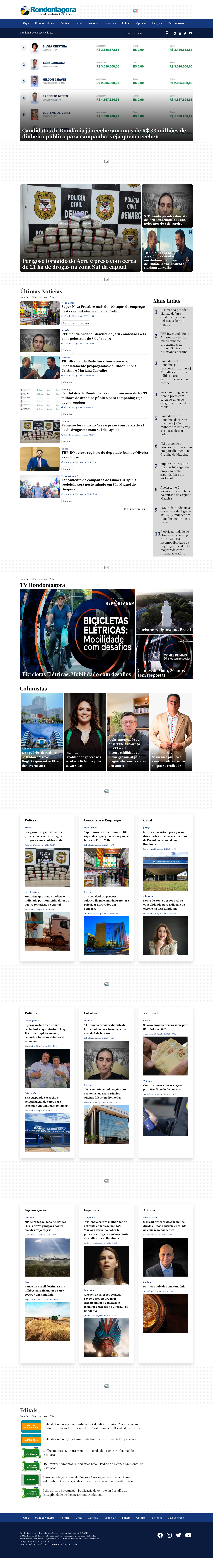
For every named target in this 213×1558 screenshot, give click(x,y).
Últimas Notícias (44, 23)
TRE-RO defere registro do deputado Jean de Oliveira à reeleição (104, 454)
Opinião (141, 23)
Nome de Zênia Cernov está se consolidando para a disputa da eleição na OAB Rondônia (164, 904)
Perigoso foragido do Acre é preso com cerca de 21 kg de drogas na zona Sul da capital (102, 427)
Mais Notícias (134, 509)
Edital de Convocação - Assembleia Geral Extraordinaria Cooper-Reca (89, 1439)
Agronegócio (35, 1210)
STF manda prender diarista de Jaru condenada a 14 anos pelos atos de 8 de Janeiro (103, 336)
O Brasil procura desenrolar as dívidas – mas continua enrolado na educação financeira (164, 1226)
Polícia (126, 23)
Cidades (90, 1013)
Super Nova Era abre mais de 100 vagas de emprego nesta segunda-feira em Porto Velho (103, 308)
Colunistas (33, 688)
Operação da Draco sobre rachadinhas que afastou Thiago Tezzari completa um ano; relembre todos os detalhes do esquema (46, 1033)
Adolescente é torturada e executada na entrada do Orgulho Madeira (175, 493)
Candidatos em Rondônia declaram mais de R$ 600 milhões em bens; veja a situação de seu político (175, 425)
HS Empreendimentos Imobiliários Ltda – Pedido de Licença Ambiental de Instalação (93, 1466)
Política (65, 23)
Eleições (157, 23)
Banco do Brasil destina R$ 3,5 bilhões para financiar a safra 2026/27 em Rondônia (45, 1290)
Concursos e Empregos (102, 820)
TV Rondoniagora (42, 584)
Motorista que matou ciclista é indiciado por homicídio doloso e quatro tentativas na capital (47, 900)
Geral (79, 23)
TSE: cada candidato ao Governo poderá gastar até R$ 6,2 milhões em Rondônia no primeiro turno (175, 515)
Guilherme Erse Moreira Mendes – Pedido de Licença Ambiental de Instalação (88, 1453)
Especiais (110, 23)
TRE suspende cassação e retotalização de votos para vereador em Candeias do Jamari (46, 1101)
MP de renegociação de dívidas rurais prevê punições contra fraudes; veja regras (45, 1226)
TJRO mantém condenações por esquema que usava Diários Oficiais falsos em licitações (105, 1093)
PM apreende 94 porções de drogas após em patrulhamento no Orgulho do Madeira (176, 449)
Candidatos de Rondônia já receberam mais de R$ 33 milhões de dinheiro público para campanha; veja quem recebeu (104, 397)
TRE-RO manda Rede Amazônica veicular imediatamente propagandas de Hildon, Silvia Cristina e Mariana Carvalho (98, 366)
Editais (28, 1410)
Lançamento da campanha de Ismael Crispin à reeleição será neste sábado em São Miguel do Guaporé (98, 484)
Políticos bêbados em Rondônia (164, 1286)
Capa (26, 23)
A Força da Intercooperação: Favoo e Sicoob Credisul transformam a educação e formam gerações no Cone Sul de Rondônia (106, 1303)
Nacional (93, 23)
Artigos (149, 1210)
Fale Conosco (176, 23)
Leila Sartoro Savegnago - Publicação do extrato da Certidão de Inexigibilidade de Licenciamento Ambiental (85, 1492)
